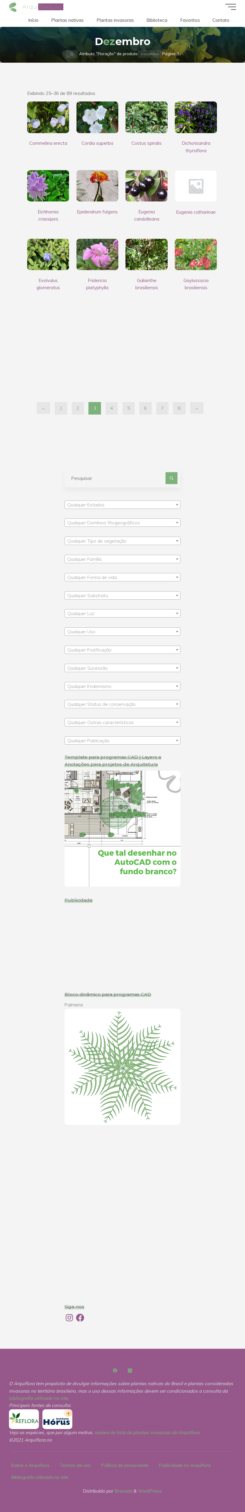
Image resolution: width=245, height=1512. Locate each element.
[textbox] (122, 505)
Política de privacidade (124, 1465)
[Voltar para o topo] (221, 1488)
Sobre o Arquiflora (30, 1465)
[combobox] (123, 505)
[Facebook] (115, 1370)
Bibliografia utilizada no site (39, 1477)
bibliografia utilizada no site (38, 1398)
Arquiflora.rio (42, 6)
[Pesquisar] (171, 478)
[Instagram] (130, 1370)
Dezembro (150, 54)
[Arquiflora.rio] (14, 7)
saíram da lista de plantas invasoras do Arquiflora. (147, 1432)
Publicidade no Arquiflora (185, 1465)
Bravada (122, 1491)
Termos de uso (75, 1465)
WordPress (150, 1491)
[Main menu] (230, 7)
